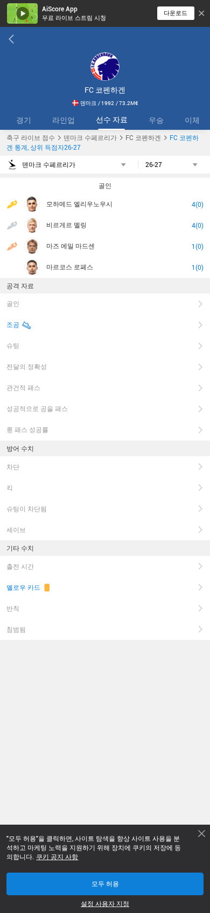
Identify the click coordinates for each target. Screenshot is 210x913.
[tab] (23, 120)
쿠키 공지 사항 (57, 857)
